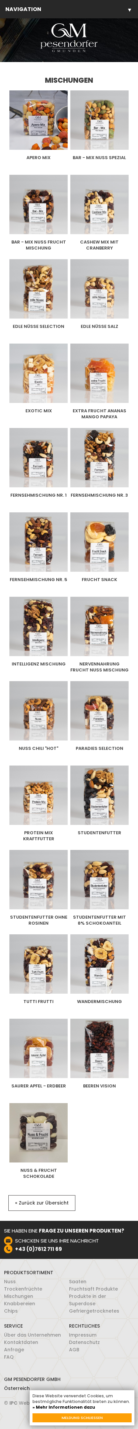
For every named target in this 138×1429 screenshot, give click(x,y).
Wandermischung (99, 1002)
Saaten (77, 1281)
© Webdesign (25, 1403)
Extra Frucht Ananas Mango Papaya (99, 414)
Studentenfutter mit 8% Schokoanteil (99, 920)
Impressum (82, 1335)
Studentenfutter (99, 833)
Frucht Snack (99, 580)
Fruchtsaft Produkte (93, 1289)
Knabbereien (19, 1303)
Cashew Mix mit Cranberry (99, 245)
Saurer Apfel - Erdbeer (38, 1086)
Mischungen (18, 1296)
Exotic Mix (38, 411)
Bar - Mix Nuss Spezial (99, 158)
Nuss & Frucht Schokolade (38, 1173)
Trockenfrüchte (23, 1289)
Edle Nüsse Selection (38, 327)
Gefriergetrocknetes (94, 1311)
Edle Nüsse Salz (99, 327)
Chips (11, 1311)
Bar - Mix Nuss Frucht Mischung (38, 245)
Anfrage (14, 1349)
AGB (74, 1349)
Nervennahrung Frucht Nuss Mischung (99, 667)
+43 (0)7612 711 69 (38, 1249)
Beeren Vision (99, 1086)
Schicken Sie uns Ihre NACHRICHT (57, 1240)
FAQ (9, 1357)
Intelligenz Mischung (39, 664)
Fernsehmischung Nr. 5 (38, 580)
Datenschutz (84, 1342)
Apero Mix (38, 158)
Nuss (10, 1281)
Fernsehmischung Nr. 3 (99, 495)
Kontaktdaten (21, 1342)
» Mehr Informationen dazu (63, 1407)
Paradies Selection (99, 749)
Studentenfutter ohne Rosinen (38, 920)
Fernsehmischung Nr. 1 (38, 495)
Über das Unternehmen (32, 1335)
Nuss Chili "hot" (38, 749)
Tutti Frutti (38, 1002)
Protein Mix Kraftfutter (38, 836)
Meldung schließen (82, 1417)
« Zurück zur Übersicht (42, 1203)
